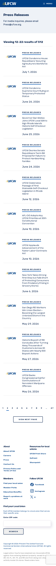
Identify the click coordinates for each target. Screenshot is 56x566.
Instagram (40, 491)
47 (52, 408)
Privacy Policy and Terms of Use (12, 470)
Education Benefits (12, 492)
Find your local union (13, 483)
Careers (7, 456)
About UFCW (9, 451)
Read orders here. (32, 560)
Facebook (39, 485)
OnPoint (33, 458)
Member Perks (10, 488)
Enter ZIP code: (10, 517)
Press (6, 460)
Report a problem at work (12, 497)
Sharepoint (35, 462)
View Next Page (28, 419)
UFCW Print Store (38, 454)
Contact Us (8, 464)
